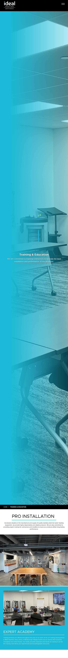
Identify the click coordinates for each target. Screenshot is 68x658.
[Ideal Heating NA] (9, 5)
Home (5, 507)
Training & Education (18, 507)
